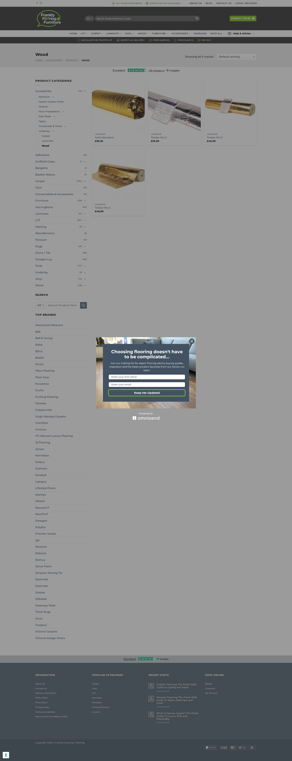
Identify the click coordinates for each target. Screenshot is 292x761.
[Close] (192, 341)
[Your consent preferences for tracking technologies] (6, 755)
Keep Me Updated (147, 392)
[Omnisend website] (146, 416)
